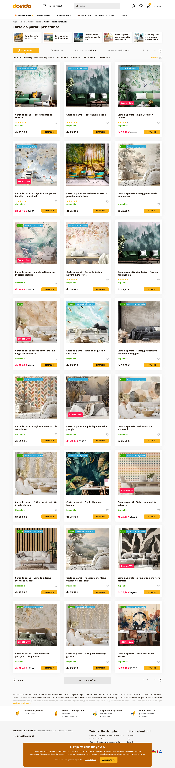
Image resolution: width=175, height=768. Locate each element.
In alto (20, 680)
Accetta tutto (108, 760)
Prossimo (160, 51)
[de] (153, 751)
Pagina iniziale (19, 22)
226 (154, 50)
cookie (50, 754)
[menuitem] (24, 15)
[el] (160, 751)
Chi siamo (131, 735)
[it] (157, 751)
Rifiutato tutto (90, 760)
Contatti (130, 742)
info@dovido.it (25, 735)
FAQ (128, 738)
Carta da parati (34, 22)
